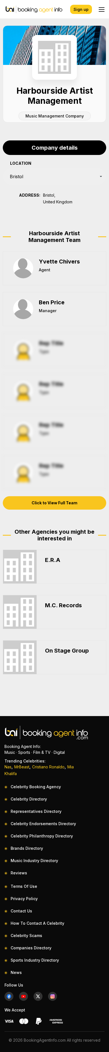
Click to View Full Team (54, 502)
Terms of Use (24, 886)
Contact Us (21, 911)
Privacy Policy (24, 898)
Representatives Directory (36, 811)
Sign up (81, 9)
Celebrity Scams (26, 935)
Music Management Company (54, 116)
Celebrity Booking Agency (36, 786)
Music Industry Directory (34, 860)
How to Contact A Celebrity (37, 923)
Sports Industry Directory (35, 960)
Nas (7, 766)
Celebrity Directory (29, 799)
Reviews (19, 872)
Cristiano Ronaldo (48, 766)
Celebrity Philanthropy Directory (42, 836)
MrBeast (21, 766)
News (16, 972)
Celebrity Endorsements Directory (43, 823)
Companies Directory (31, 947)
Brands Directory (27, 848)
